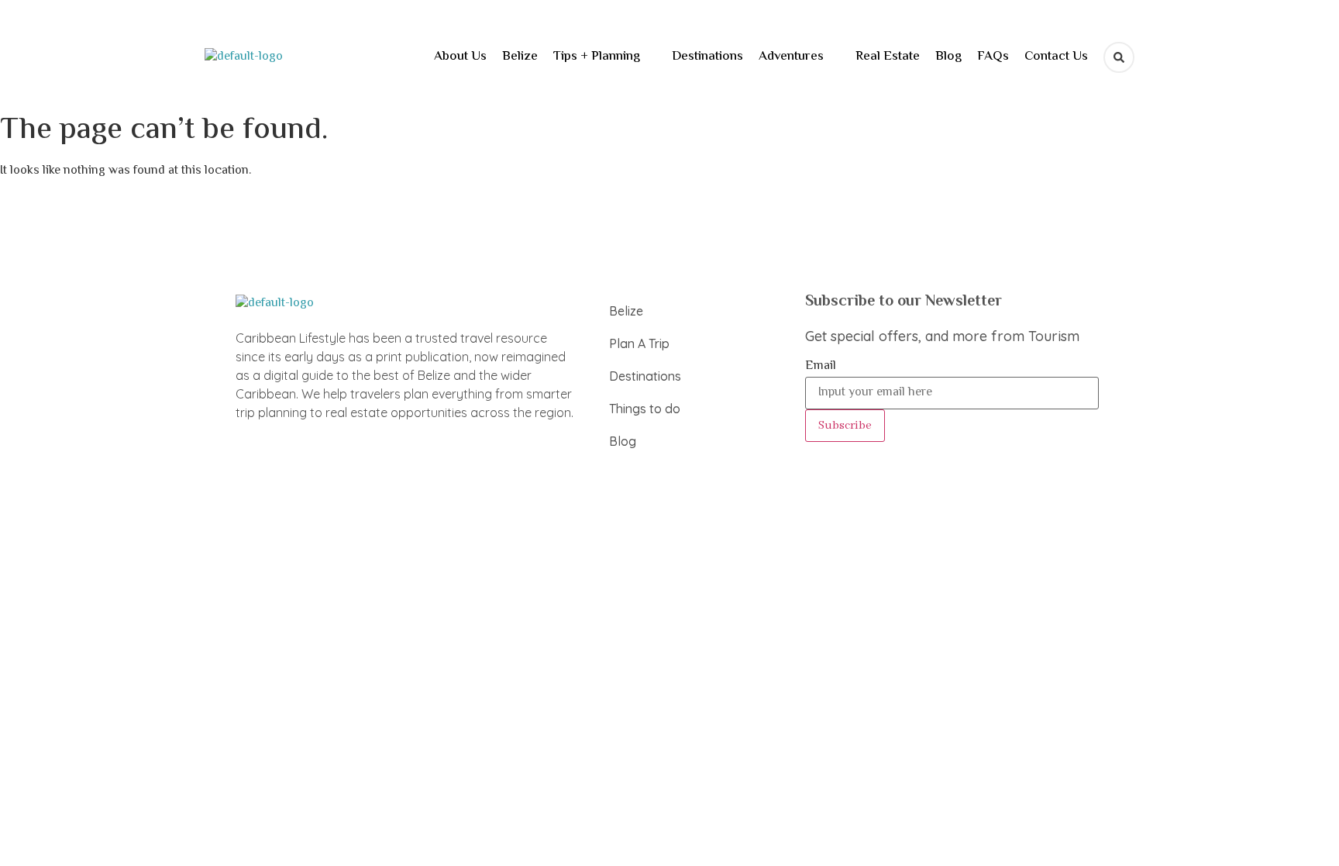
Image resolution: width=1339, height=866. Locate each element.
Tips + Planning (596, 57)
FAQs (993, 57)
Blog (948, 57)
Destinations (707, 57)
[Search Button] (1118, 57)
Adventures (791, 57)
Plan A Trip (639, 343)
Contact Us (1056, 57)
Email (820, 367)
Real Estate (887, 57)
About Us (460, 57)
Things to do (644, 408)
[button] (604, 57)
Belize (520, 57)
